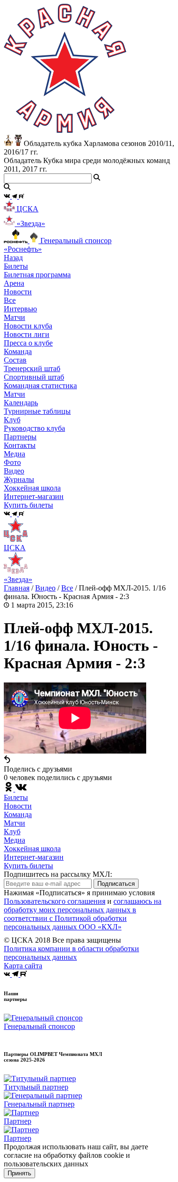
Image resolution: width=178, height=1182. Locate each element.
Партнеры (20, 437)
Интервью (20, 309)
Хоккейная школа (32, 849)
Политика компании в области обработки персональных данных (71, 953)
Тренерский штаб (32, 368)
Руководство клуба (34, 428)
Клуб (12, 831)
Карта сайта (23, 966)
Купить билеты (28, 866)
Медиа (14, 840)
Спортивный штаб (34, 377)
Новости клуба (28, 326)
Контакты (20, 445)
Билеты (16, 797)
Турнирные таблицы (37, 411)
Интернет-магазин (34, 857)
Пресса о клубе (28, 343)
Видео (14, 471)
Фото (12, 462)
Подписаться (116, 883)
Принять (19, 1173)
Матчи (14, 317)
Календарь (21, 403)
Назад (13, 258)
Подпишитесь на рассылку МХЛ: (58, 874)
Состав (15, 360)
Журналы (19, 479)
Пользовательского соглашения (54, 901)
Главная (16, 588)
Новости (18, 806)
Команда (18, 814)
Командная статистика (40, 386)
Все (10, 300)
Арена (14, 283)
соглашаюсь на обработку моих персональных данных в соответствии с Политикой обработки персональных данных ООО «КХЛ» (82, 914)
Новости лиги (26, 334)
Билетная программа (37, 275)
